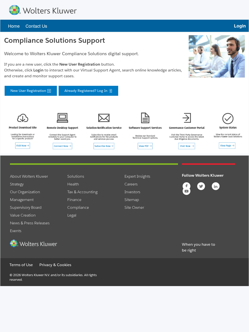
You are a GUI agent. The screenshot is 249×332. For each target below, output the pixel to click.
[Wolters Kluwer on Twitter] (201, 186)
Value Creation (23, 215)
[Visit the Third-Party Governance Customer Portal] (186, 131)
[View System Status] (227, 130)
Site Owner (134, 207)
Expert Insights (137, 176)
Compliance (78, 207)
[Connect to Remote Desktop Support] (62, 131)
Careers (131, 184)
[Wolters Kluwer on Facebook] (187, 186)
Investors (132, 191)
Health (73, 184)
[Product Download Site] (22, 130)
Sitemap (131, 199)
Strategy (17, 184)
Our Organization (25, 191)
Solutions (75, 176)
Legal (71, 215)
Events (15, 230)
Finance (74, 199)
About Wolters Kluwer (29, 176)
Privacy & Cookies (55, 264)
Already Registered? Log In (86, 90)
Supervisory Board (26, 207)
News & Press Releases (30, 223)
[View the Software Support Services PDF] (145, 131)
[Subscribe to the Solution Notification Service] (104, 131)
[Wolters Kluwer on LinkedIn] (216, 186)
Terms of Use (21, 264)
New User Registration (28, 90)
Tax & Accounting (82, 191)
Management (22, 199)
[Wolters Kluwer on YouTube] (187, 191)
